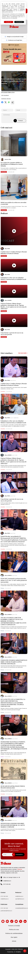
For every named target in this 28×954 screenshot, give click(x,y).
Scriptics (18, 952)
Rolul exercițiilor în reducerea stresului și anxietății (13, 203)
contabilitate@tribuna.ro (21, 908)
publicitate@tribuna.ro (6, 910)
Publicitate (4, 904)
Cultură (2, 756)
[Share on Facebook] (2, 103)
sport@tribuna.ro (19, 899)
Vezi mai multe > (22, 353)
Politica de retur (14, 929)
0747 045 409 (6, 884)
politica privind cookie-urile (7, 11)
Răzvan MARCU (8, 575)
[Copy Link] (12, 102)
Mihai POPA (7, 380)
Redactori (18, 892)
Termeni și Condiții (14, 925)
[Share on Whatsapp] (9, 103)
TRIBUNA (19, 869)
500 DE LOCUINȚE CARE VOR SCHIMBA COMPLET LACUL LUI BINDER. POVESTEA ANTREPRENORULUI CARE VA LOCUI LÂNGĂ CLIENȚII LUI (13, 621)
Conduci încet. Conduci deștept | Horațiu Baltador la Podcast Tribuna (14, 252)
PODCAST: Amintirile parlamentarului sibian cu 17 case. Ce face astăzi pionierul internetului (14, 580)
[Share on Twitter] (6, 103)
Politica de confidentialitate (14, 933)
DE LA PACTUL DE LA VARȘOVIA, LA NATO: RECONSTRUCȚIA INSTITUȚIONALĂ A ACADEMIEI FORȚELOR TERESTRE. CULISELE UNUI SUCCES (13, 703)
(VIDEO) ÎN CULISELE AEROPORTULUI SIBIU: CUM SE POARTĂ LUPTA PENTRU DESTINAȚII (14, 662)
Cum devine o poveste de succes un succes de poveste (12, 333)
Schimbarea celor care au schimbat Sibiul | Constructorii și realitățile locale (13, 278)
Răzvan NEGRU (8, 455)
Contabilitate (19, 904)
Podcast (2, 588)
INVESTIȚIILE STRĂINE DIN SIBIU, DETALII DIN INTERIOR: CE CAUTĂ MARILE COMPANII (13, 825)
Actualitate (3, 171)
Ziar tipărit (14, 937)
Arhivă (14, 941)
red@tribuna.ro (7, 880)
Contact (3, 892)
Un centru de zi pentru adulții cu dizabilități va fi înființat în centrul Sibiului (12, 164)
